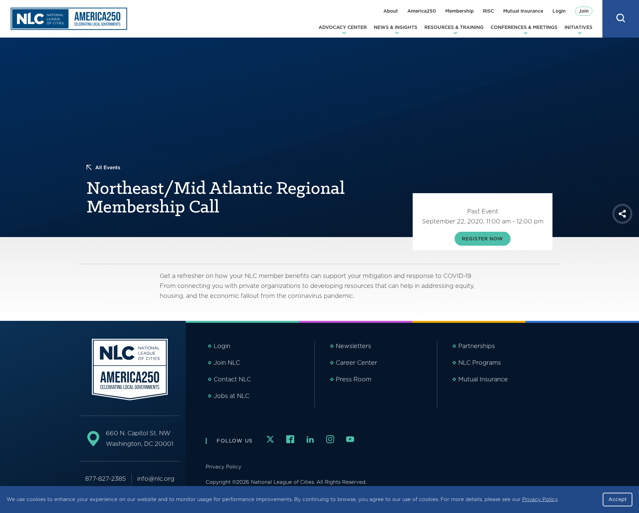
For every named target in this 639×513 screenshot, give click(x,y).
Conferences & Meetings (524, 27)
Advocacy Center (343, 27)
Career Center (356, 362)
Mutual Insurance (523, 11)
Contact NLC (232, 379)
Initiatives (578, 27)
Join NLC (227, 362)
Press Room (353, 379)
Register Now (482, 238)
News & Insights (395, 27)
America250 (421, 11)
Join (584, 11)
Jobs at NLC (231, 395)
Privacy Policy (539, 499)
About (390, 11)
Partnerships (476, 345)
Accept (617, 499)
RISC (488, 11)
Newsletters (353, 345)
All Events (107, 168)
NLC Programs (479, 362)
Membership (459, 11)
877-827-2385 (105, 478)
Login (559, 11)
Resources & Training (454, 27)
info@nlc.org (155, 478)
